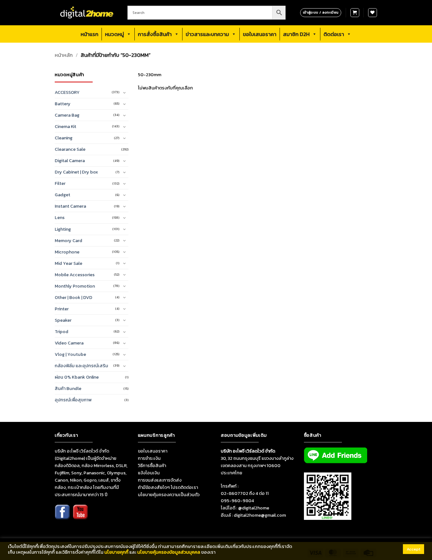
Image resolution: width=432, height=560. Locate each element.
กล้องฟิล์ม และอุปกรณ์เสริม (81, 365)
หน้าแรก (89, 34)
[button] (354, 12)
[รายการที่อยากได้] (372, 12)
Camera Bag (67, 115)
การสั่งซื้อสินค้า (155, 34)
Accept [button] (413, 549)
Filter (60, 183)
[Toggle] (124, 92)
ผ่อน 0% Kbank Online (77, 377)
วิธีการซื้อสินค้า (152, 465)
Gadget (62, 194)
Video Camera (69, 342)
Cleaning (63, 137)
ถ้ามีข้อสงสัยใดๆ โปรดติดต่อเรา (168, 487)
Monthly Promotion (75, 286)
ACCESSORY (67, 92)
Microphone (67, 251)
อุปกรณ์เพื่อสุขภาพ (73, 399)
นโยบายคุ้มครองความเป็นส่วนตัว (169, 494)
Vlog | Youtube (70, 354)
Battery (63, 103)
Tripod (61, 331)
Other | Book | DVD (73, 297)
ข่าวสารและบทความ (207, 34)
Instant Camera (70, 206)
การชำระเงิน (149, 458)
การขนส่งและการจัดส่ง (160, 480)
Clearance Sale (70, 149)
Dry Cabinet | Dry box (76, 171)
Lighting (63, 229)
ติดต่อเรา (334, 34)
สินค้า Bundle (68, 388)
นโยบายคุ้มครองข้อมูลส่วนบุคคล (168, 552)
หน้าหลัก (64, 55)
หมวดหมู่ (114, 34)
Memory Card (68, 240)
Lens (60, 217)
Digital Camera (70, 160)
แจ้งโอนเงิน (149, 472)
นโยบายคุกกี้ (116, 552)
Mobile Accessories (75, 274)
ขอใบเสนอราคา (259, 34)
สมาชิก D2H (296, 34)
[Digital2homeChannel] (80, 516)
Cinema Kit (65, 126)
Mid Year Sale (68, 263)
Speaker (63, 320)
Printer (62, 308)
